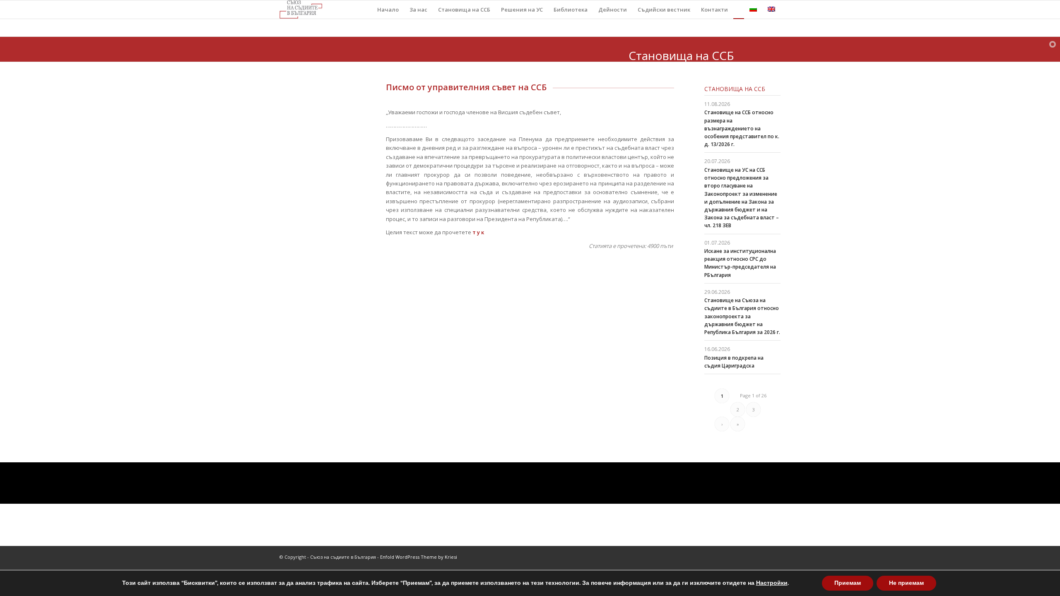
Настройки (772, 583)
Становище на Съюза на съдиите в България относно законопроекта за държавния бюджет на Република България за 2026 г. (742, 316)
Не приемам (906, 583)
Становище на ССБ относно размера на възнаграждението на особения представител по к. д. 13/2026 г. (741, 128)
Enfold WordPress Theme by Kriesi (418, 557)
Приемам (847, 583)
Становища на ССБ (734, 89)
